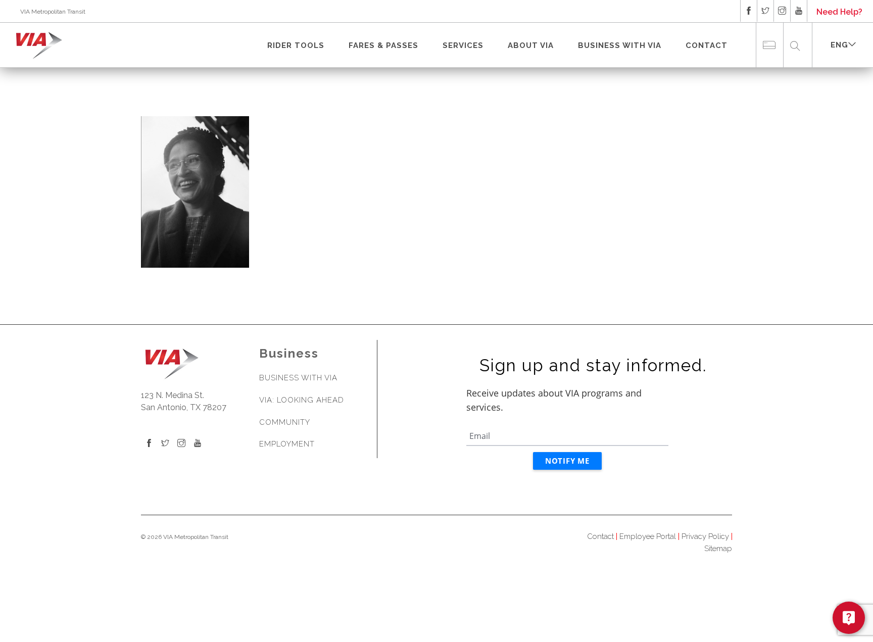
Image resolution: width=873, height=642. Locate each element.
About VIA (531, 45)
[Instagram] (181, 444)
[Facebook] (149, 444)
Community (284, 422)
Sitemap (718, 548)
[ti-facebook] (749, 11)
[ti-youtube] (799, 11)
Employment (287, 444)
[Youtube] (197, 444)
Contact (707, 45)
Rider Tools (295, 45)
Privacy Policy (705, 536)
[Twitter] (165, 444)
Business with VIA (298, 377)
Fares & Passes (383, 45)
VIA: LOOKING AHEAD (301, 400)
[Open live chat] (849, 618)
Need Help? (839, 12)
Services (463, 45)
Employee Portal (647, 536)
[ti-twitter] (765, 11)
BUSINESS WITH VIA (619, 45)
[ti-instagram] (782, 11)
